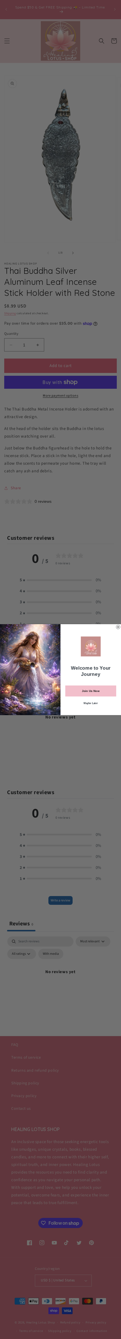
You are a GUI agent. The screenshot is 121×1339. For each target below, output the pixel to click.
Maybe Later (91, 703)
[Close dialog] (118, 627)
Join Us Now (90, 691)
